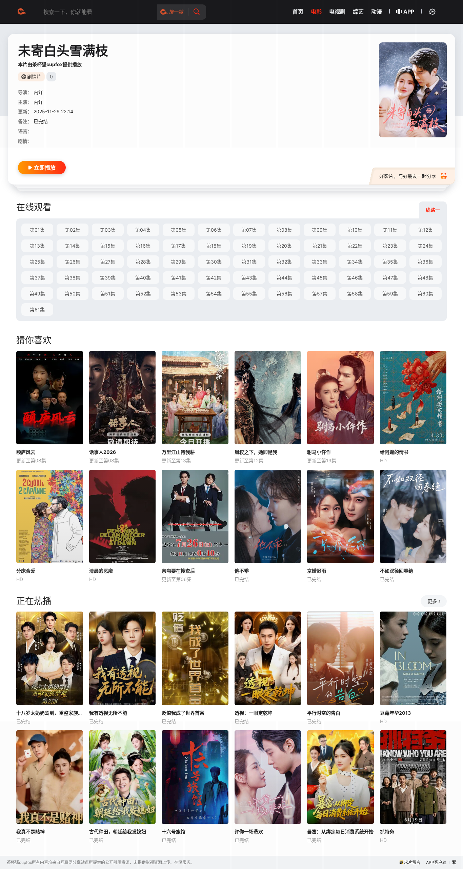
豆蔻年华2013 (395, 713)
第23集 (390, 246)
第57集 (319, 293)
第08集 (284, 230)
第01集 (37, 230)
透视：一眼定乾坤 (254, 713)
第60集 (425, 293)
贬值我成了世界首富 (183, 713)
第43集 (249, 278)
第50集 (72, 293)
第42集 (213, 278)
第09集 (319, 230)
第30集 (214, 262)
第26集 (72, 262)
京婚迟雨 (316, 571)
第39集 (108, 278)
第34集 (355, 262)
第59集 (390, 293)
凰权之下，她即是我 (256, 452)
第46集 (355, 278)
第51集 (107, 293)
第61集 (37, 309)
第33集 (319, 262)
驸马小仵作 (319, 452)
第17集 (178, 246)
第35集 (390, 262)
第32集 (284, 262)
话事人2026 (102, 452)
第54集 (214, 293)
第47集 (390, 278)
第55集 (249, 293)
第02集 (72, 230)
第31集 (249, 262)
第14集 (72, 246)
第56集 (284, 293)
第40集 (143, 278)
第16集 (143, 246)
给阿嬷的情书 (394, 452)
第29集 (178, 262)
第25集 (37, 262)
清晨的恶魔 (101, 571)
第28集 (143, 262)
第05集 (178, 230)
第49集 (37, 293)
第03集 (108, 230)
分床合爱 (25, 571)
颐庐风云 (25, 452)
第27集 (107, 262)
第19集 (249, 246)
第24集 (425, 246)
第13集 (37, 246)
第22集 (354, 246)
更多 (432, 601)
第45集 (319, 278)
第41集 (178, 278)
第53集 (178, 293)
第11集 (390, 230)
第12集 (425, 230)
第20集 (284, 246)
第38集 (72, 278)
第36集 (425, 262)
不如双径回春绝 (396, 571)
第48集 (425, 278)
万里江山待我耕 (178, 452)
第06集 (214, 230)
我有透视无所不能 (108, 713)
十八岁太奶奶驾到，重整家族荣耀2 (49, 713)
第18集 (213, 246)
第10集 (354, 230)
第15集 (107, 246)
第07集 (249, 230)
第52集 (143, 293)
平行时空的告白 (323, 713)
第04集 (143, 230)
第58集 (355, 293)
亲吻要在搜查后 (178, 571)
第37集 (37, 278)
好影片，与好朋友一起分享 (407, 176)
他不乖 (242, 571)
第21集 (320, 246)
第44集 (284, 278)
